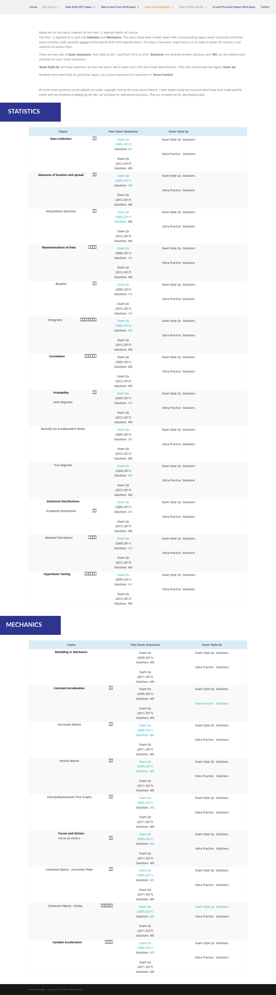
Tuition (265, 7)
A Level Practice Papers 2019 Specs (234, 7)
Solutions (120, 221)
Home (33, 7)
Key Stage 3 (49, 7)
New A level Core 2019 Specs (118, 7)
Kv (43, 989)
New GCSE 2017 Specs (78, 7)
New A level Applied (157, 7)
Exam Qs (123, 248)
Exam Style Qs (204, 907)
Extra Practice (204, 703)
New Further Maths (191, 7)
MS (130, 149)
